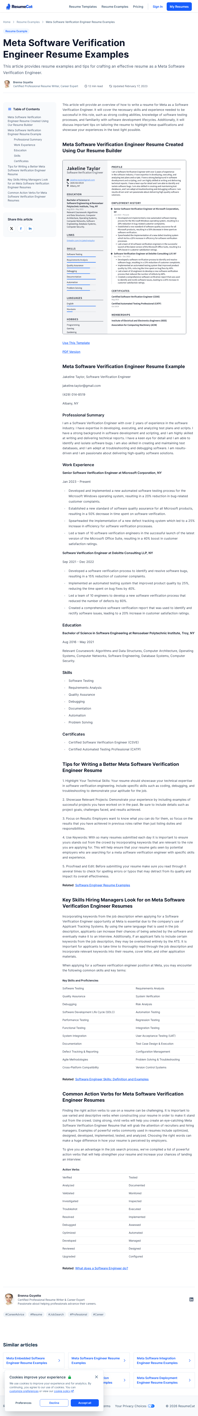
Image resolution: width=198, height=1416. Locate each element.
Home (6, 22)
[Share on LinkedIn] (30, 228)
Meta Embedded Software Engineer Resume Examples (26, 1360)
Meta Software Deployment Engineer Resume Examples (157, 1380)
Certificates (21, 161)
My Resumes (179, 6)
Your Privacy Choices (130, 1406)
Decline (54, 1402)
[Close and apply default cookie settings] (96, 1377)
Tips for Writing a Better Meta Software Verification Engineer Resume (27, 170)
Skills (17, 155)
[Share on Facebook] (21, 228)
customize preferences (23, 1391)
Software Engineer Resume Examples (102, 885)
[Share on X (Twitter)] (11, 228)
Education (20, 150)
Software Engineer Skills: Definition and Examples (112, 1079)
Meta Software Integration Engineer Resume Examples (157, 1360)
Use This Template (76, 343)
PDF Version (71, 352)
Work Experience (24, 144)
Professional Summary (28, 139)
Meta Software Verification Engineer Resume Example (24, 132)
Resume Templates (83, 6)
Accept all (84, 1402)
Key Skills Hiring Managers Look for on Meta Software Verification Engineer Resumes (28, 183)
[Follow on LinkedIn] (191, 1299)
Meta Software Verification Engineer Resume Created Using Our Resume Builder (28, 120)
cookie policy (62, 1391)
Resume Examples (115, 6)
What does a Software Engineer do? (101, 1268)
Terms (106, 1406)
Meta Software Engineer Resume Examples (96, 1360)
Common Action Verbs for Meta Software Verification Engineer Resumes (27, 196)
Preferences (23, 1402)
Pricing (138, 6)
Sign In (158, 6)
